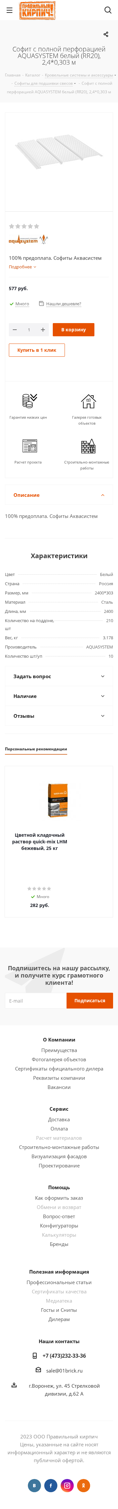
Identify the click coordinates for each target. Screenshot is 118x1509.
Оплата (59, 1128)
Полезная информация (59, 1271)
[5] (37, 226)
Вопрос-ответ (59, 1216)
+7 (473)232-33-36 (64, 1355)
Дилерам (59, 1319)
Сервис (59, 1108)
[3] (24, 226)
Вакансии (59, 1087)
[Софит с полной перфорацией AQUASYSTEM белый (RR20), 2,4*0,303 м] (59, 160)
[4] (31, 226)
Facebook (50, 1485)
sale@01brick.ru (64, 1370)
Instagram (67, 1485)
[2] (18, 226)
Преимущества (59, 1050)
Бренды (59, 1244)
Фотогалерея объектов (59, 1059)
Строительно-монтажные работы (59, 1147)
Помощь (59, 1187)
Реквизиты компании (59, 1077)
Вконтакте (34, 1485)
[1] (12, 226)
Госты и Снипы (59, 1310)
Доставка (59, 1119)
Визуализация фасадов (59, 1156)
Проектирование (59, 1165)
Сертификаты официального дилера (59, 1068)
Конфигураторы (59, 1225)
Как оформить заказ (59, 1197)
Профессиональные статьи (59, 1282)
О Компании (59, 1039)
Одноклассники (83, 1485)
